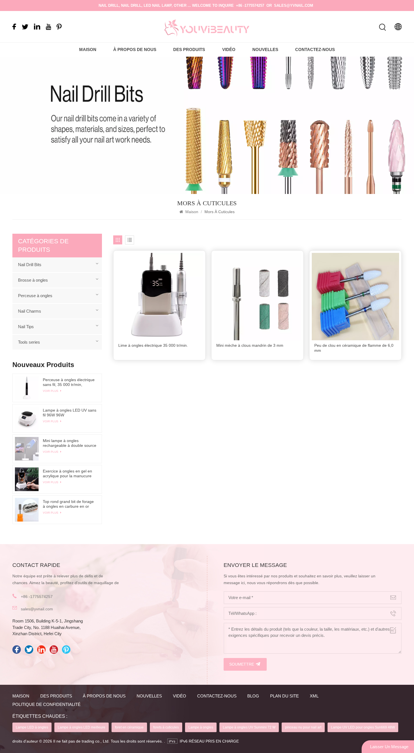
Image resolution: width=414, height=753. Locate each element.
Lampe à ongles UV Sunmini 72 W (249, 727)
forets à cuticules (166, 727)
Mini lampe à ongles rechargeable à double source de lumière (69, 443)
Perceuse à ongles (35, 295)
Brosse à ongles (33, 280)
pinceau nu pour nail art (303, 727)
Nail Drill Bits (29, 264)
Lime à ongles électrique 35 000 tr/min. (153, 345)
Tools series (29, 342)
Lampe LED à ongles (32, 727)
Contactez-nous (315, 49)
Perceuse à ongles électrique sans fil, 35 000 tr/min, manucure (69, 382)
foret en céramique (129, 727)
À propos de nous (134, 49)
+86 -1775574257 (250, 5)
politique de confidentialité (46, 704)
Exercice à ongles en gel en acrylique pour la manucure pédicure (67, 473)
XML (314, 696)
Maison (87, 49)
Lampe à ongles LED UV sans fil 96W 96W (69, 412)
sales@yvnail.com (293, 5)
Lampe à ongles (200, 727)
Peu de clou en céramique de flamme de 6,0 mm (353, 348)
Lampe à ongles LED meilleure (81, 727)
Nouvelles (265, 49)
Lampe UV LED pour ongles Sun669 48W (363, 727)
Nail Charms (29, 311)
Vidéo (228, 49)
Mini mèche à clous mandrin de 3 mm (249, 345)
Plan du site (284, 696)
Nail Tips (26, 326)
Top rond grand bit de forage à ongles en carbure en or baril (68, 504)
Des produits (189, 49)
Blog (253, 696)
